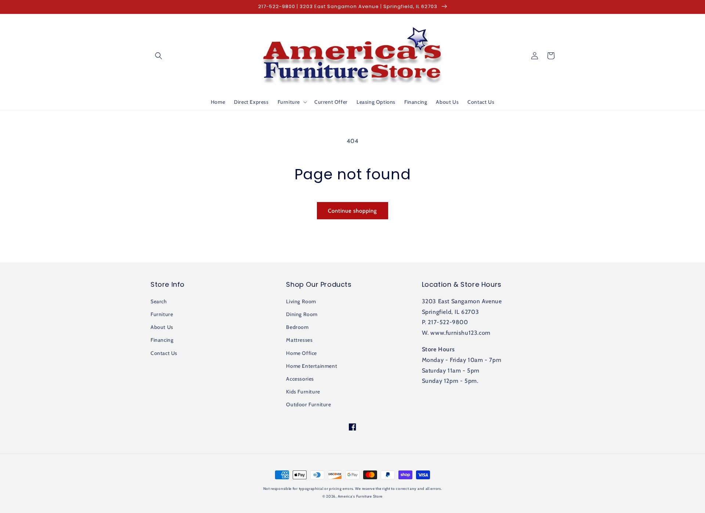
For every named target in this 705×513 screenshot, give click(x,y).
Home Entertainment (311, 366)
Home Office (301, 353)
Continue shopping (352, 211)
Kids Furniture (303, 391)
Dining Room (302, 314)
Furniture (162, 314)
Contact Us (164, 353)
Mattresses (299, 340)
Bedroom (297, 327)
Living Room (301, 301)
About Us (162, 327)
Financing (162, 340)
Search (159, 301)
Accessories (300, 378)
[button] (159, 56)
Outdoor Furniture (308, 404)
